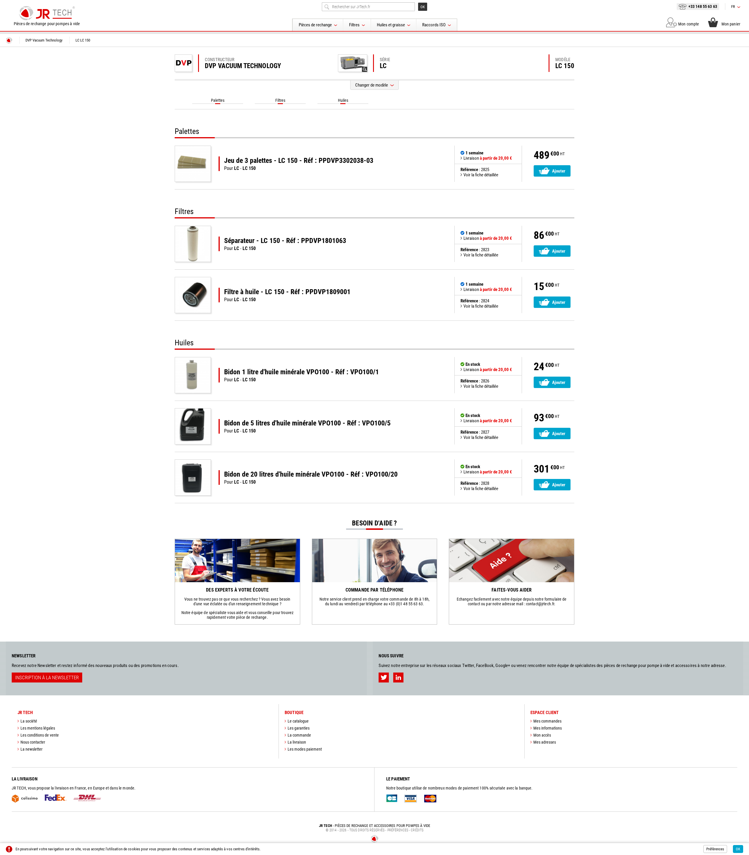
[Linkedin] (398, 677)
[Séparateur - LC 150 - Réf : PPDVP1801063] (193, 244)
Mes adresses (544, 742)
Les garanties (299, 728)
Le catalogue (298, 721)
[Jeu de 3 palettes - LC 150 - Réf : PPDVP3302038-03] (193, 164)
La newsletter (31, 749)
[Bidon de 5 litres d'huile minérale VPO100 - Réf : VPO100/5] (193, 426)
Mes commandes (547, 721)
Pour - (298, 163)
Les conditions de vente (39, 735)
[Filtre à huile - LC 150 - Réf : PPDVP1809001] (193, 295)
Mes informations (547, 728)
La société (28, 721)
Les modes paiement (305, 749)
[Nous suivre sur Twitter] (384, 677)
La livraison (297, 742)
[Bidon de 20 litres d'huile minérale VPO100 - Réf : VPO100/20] (193, 477)
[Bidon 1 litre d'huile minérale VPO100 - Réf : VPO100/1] (193, 375)
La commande (299, 735)
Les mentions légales (37, 728)
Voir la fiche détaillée (480, 174)
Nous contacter (32, 742)
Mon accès (542, 735)
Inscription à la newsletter (47, 677)
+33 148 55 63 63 (702, 6)
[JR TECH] (9, 40)
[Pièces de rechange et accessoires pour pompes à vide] (47, 13)
